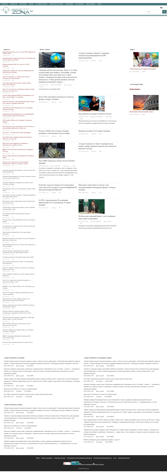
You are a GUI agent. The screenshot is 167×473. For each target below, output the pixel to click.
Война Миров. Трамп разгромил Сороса (141, 111)
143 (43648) (28, 396)
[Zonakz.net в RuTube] (161, 8)
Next (160, 59)
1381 (13, 296)
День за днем (90, 4)
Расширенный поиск (124, 458)
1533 (13, 105)
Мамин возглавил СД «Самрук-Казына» (94, 131)
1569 (13, 211)
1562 (13, 271)
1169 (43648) (109, 381)
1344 (13, 248)
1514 (13, 180)
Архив (37, 458)
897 (60, 207)
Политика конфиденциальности (103, 458)
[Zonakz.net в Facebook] (149, 8)
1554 (13, 327)
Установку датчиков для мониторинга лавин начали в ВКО (18, 257)
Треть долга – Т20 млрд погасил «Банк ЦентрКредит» (17, 132)
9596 (81, 118)
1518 (13, 259)
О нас (115, 458)
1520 (13, 186)
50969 (143, 114)
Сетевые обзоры (41, 4)
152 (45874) (30, 365)
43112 (143, 71)
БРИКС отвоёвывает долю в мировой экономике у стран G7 (102, 439)
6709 (41, 87)
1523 (13, 74)
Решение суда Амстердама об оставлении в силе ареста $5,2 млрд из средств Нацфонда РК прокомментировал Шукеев (58, 187)
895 (60, 192)
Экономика (69, 4)
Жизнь (31, 4)
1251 (60, 136)
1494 (13, 217)
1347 (81, 223)
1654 (13, 254)
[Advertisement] (83, 29)
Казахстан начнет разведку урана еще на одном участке (18, 342)
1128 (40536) (110, 406)
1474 (13, 153)
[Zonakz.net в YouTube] (152, 8)
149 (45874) (30, 412)
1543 (13, 344)
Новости (93, 60)
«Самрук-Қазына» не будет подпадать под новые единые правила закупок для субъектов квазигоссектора (97, 146)
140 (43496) (30, 422)
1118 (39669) (110, 436)
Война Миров (135, 89)
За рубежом (80, 4)
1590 (13, 68)
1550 (13, 229)
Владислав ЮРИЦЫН (96, 116)
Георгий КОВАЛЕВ (95, 221)
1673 (13, 134)
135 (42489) (30, 438)
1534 (13, 283)
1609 (100, 133)
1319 (13, 192)
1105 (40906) (109, 442)
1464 (13, 314)
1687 (13, 123)
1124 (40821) (110, 416)
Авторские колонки (56, 4)
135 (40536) (30, 448)
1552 (13, 235)
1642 (13, 61)
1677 (13, 339)
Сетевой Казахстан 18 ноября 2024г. (49, 89)
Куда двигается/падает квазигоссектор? (95, 114)
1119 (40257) (110, 426)
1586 (13, 277)
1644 (13, 117)
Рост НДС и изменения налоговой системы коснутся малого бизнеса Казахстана (28, 394)
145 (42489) (30, 375)
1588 (13, 198)
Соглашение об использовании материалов (79, 458)
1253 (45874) (110, 365)
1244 (60, 102)
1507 (13, 290)
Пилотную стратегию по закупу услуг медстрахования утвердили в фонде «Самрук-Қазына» (97, 187)
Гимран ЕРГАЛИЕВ (55, 84)
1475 (13, 242)
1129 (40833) (108, 396)
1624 (13, 111)
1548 (13, 165)
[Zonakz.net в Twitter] (147, 8)
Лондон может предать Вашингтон (140, 69)
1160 (100, 151)
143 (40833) (27, 391)
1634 (13, 99)
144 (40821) (30, 385)
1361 (13, 223)
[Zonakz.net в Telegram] (154, 8)
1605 (13, 308)
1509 (13, 159)
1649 (13, 173)
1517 (13, 321)
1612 (13, 130)
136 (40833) (27, 428)
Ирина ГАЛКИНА (55, 166)
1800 (13, 80)
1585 (13, 140)
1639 (13, 147)
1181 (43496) (110, 375)
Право (99, 4)
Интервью (23, 4)
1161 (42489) (110, 391)
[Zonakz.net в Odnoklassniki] (157, 8)
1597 (13, 86)
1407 (13, 333)
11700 (73, 166)
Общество (13, 4)
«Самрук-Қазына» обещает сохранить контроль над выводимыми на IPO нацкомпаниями (94, 55)
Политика (4, 4)
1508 (13, 302)
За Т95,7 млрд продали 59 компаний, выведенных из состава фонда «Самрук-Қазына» (55, 202)
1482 (13, 205)
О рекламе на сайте (59, 458)
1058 (100, 60)
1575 (13, 55)
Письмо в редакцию (46, 458)
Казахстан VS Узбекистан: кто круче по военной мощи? (20, 389)
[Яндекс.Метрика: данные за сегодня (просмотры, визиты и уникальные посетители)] (98, 464)
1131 (100, 192)
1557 (13, 92)
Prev (131, 59)
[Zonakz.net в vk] (159, 8)
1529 (13, 265)
